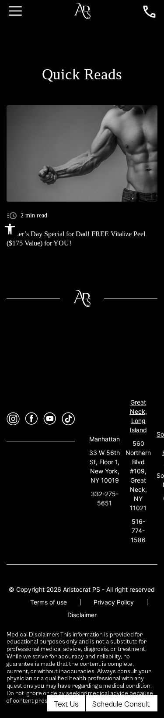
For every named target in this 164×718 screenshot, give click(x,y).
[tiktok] (68, 419)
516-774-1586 (138, 531)
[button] (10, 229)
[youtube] (49, 419)
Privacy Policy (114, 602)
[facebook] (31, 419)
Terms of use (48, 602)
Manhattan (104, 439)
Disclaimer (82, 614)
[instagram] (13, 419)
